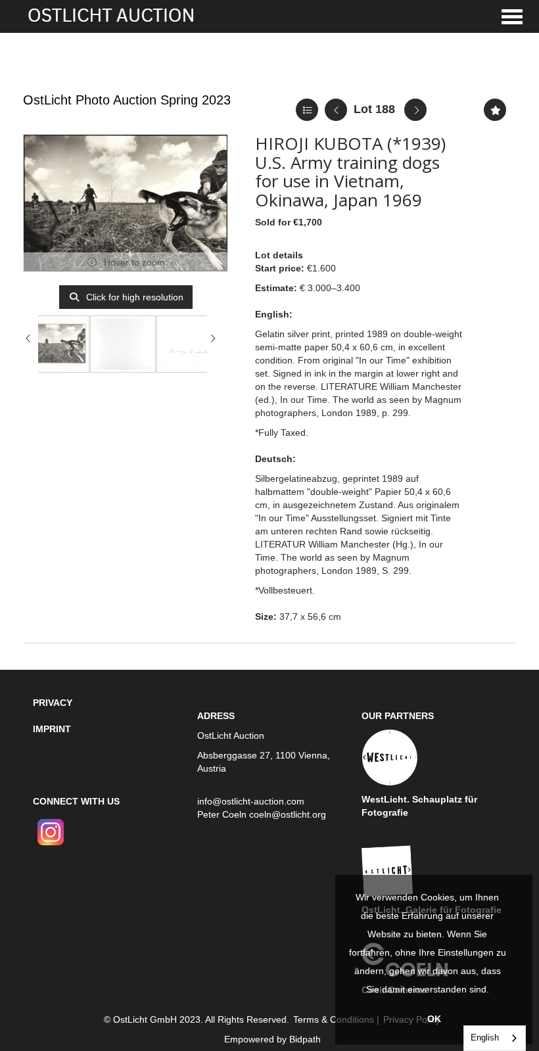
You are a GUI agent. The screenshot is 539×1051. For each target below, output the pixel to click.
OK (434, 1019)
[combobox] (494, 1038)
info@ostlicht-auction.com (250, 801)
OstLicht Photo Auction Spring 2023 (127, 100)
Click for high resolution (133, 297)
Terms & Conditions (333, 1019)
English (485, 1037)
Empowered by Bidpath (272, 1039)
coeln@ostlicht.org (287, 814)
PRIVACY (52, 702)
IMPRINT (52, 729)
